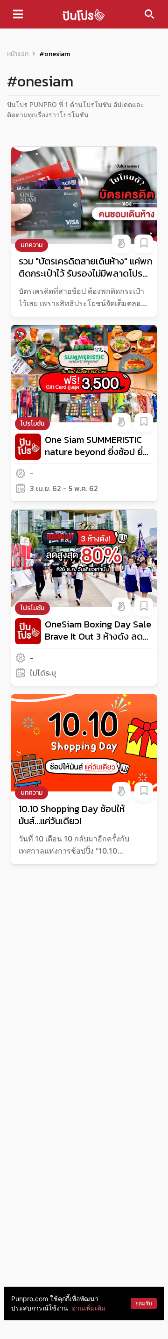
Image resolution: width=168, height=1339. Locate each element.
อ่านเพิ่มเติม (88, 1308)
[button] (121, 244)
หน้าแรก (17, 54)
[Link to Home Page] (83, 14)
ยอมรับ (143, 1303)
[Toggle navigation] (17, 14)
